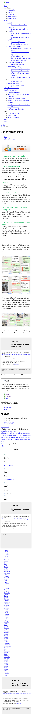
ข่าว (5, 119)
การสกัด (10, 23)
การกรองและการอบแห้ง (15, 46)
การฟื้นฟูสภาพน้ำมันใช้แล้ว (16, 109)
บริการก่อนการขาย (13, 113)
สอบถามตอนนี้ (5, 427)
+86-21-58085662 (9, 422)
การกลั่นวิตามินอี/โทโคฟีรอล (16, 98)
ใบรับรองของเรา (12, 16)
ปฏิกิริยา (10, 40)
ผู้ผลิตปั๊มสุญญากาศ (16, 81)
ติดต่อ (6, 122)
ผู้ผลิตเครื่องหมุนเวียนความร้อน (20, 69)
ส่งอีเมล (3, 446)
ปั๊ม (8, 79)
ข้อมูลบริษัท (11, 10)
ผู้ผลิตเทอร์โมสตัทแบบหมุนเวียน (20, 77)
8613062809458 (8, 423)
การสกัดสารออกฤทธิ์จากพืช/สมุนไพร (19, 105)
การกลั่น (10, 31)
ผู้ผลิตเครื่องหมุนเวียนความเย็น (20, 71)
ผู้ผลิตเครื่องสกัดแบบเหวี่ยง (19, 25)
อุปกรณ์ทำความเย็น (13, 83)
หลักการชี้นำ (11, 12)
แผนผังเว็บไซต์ (5, 431)
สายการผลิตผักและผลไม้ (15, 62)
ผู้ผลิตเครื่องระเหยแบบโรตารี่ (19, 29)
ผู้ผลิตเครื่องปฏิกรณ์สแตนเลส (19, 44)
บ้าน (5, 6)
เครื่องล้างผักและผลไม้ (17, 64)
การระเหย (11, 27)
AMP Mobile (13, 431)
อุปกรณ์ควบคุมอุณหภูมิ (15, 66)
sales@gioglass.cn (9, 479)
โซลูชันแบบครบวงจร (10, 90)
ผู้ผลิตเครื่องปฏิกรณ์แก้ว (18, 42)
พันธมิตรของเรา (12, 18)
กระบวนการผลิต (12, 115)
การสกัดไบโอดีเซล (13, 107)
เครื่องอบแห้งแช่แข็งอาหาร (9, 433)
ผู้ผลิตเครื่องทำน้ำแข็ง (17, 86)
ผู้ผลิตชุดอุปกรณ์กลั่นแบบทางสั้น (20, 37)
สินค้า (6, 20)
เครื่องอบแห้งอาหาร (17, 56)
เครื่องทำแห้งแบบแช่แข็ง (11, 88)
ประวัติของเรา (12, 14)
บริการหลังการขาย (13, 117)
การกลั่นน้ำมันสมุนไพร (14, 92)
